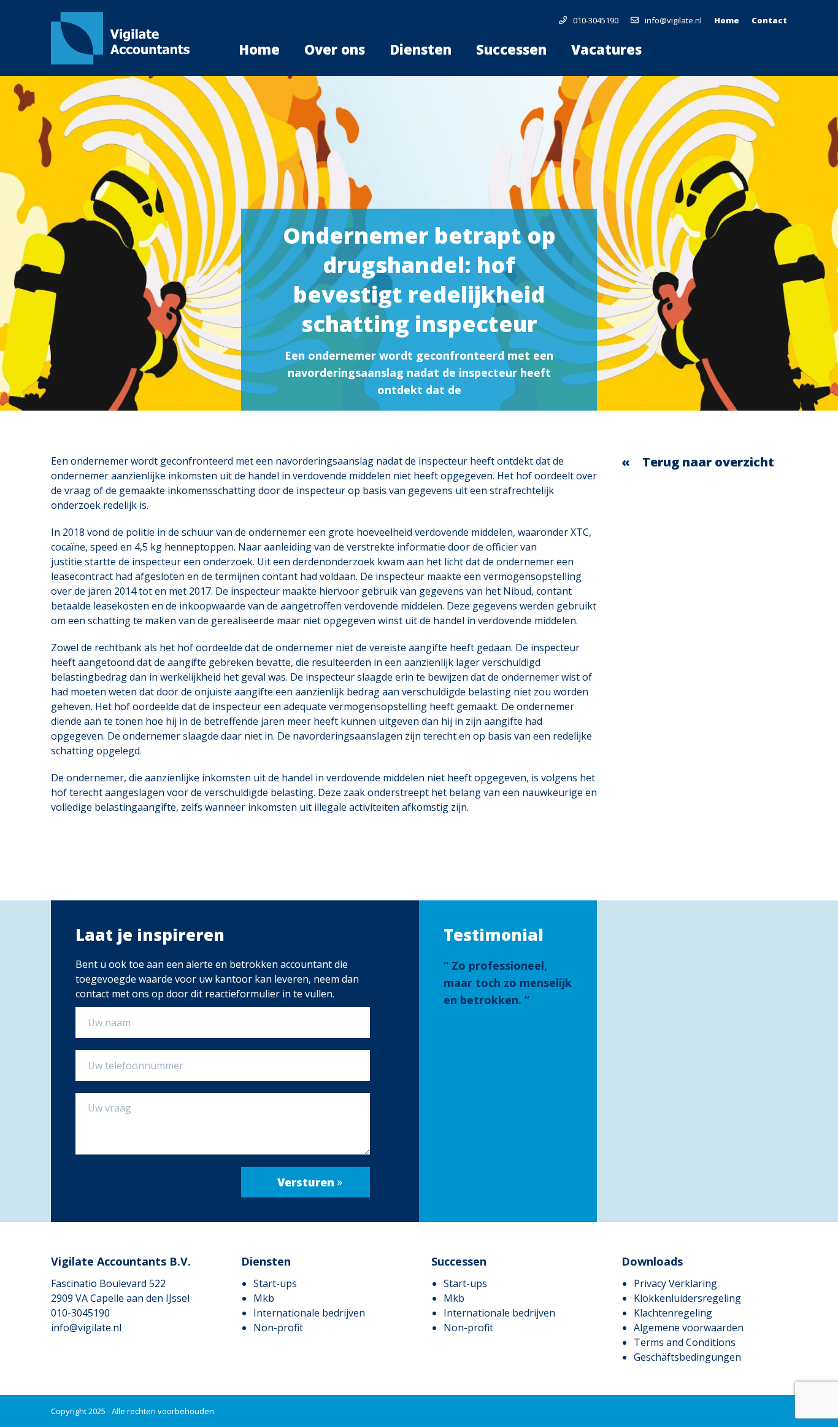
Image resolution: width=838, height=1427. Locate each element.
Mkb (263, 1298)
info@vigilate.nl (673, 20)
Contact (769, 20)
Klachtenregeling (673, 1313)
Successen (511, 49)
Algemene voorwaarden (689, 1327)
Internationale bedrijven (309, 1313)
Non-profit (278, 1327)
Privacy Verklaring (675, 1283)
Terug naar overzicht (708, 462)
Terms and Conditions (685, 1342)
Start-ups (275, 1283)
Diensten (421, 49)
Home (726, 20)
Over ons (334, 49)
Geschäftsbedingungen (687, 1357)
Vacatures (606, 49)
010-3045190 (595, 20)
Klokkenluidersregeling (687, 1298)
